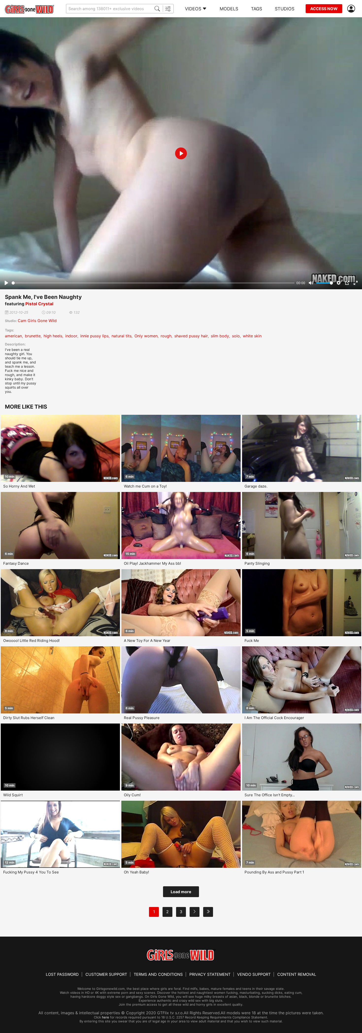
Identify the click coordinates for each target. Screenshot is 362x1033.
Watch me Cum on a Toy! (145, 486)
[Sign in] (352, 9)
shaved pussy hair (191, 335)
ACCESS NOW (324, 8)
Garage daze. (256, 486)
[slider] (153, 283)
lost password (62, 974)
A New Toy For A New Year (147, 640)
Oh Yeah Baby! (136, 872)
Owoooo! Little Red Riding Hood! (31, 640)
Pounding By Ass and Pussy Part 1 (274, 872)
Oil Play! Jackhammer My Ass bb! (152, 563)
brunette (33, 335)
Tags (256, 8)
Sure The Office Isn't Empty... (270, 795)
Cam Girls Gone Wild (37, 320)
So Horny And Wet (19, 486)
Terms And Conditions (158, 974)
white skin (252, 335)
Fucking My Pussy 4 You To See (31, 872)
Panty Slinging (257, 563)
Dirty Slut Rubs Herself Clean (28, 717)
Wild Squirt (13, 795)
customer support (106, 974)
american (13, 335)
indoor (71, 335)
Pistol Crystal (39, 303)
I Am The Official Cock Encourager (274, 717)
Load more (181, 891)
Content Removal (296, 974)
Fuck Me (252, 640)
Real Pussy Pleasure (142, 717)
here (105, 1017)
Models (229, 8)
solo (236, 335)
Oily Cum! (132, 795)
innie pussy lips (94, 335)
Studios (284, 8)
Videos (193, 8)
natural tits (122, 335)
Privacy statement (209, 974)
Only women (146, 335)
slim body (220, 335)
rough (166, 335)
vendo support (254, 974)
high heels (53, 335)
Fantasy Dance (16, 563)
